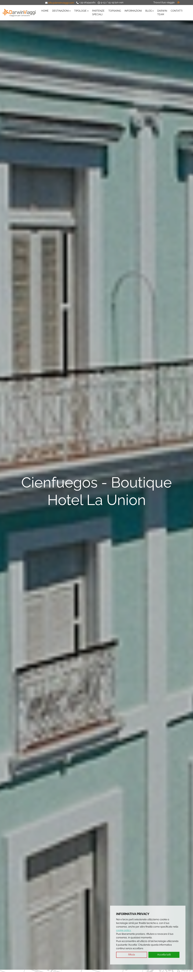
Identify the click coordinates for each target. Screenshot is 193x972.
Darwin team (162, 12)
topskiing (114, 10)
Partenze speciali (98, 12)
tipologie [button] (80, 10)
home (45, 10)
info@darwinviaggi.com (61, 2)
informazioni (133, 10)
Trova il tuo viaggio (164, 2)
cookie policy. (123, 930)
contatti (176, 10)
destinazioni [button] (60, 10)
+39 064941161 (87, 2)
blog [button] (148, 10)
